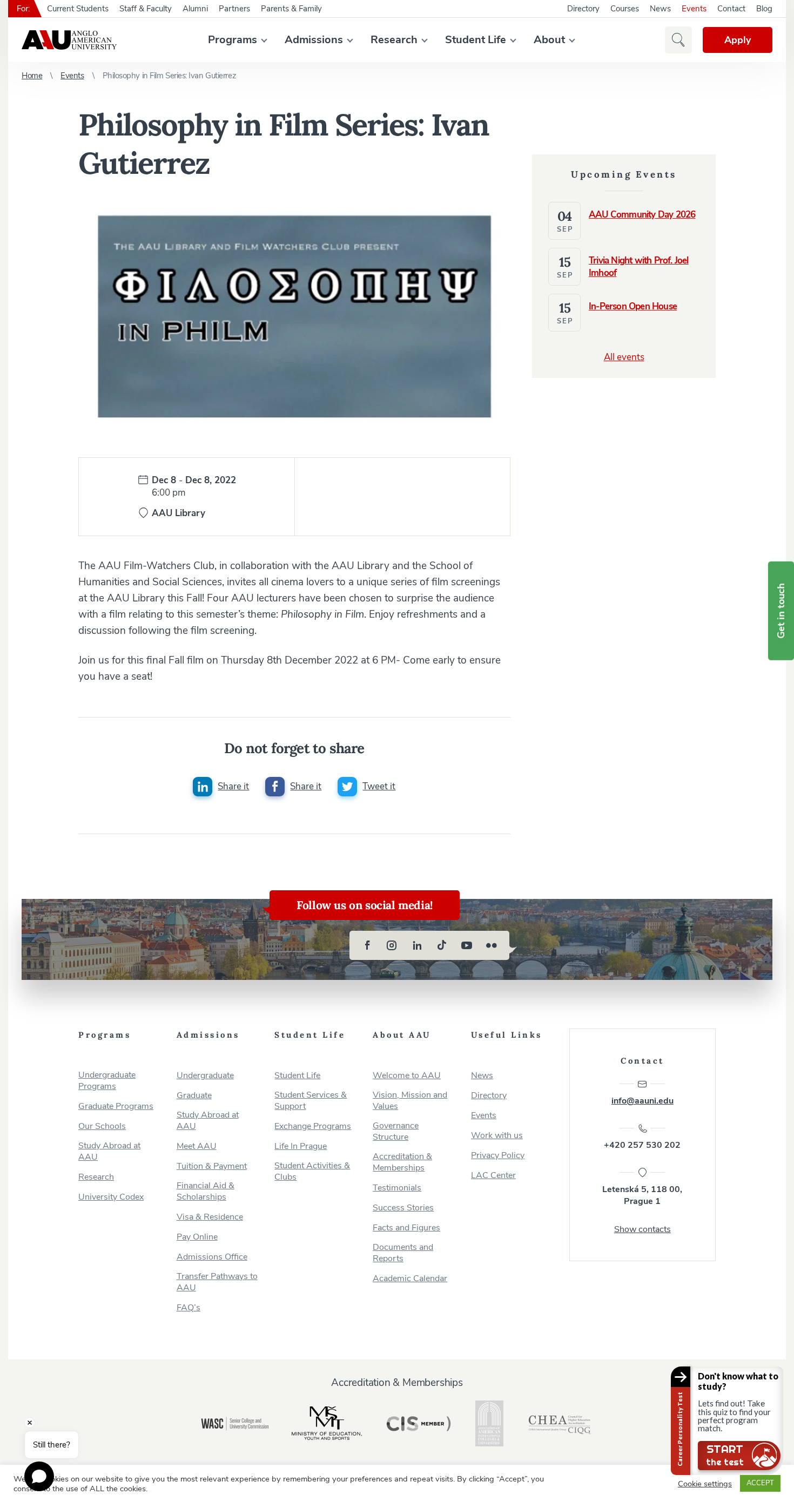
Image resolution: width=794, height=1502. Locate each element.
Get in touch (781, 611)
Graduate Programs (115, 1106)
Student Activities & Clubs (312, 1171)
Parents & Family (291, 8)
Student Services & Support (310, 1101)
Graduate (194, 1095)
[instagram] (392, 945)
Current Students (78, 8)
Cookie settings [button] (705, 1484)
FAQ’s (188, 1308)
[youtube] (467, 945)
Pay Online (197, 1237)
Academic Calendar (410, 1278)
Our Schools (102, 1126)
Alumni (195, 8)
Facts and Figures (406, 1228)
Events (694, 8)
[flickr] (491, 945)
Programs (232, 39)
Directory (583, 8)
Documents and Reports (403, 1253)
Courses (624, 8)
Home (32, 75)
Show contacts (642, 1229)
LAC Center (493, 1175)
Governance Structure (396, 1131)
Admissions (314, 39)
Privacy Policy (497, 1155)
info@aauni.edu (642, 1101)
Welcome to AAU (407, 1075)
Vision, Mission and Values (410, 1101)
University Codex (111, 1197)
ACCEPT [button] (760, 1483)
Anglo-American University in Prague (69, 40)
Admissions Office (212, 1257)
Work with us (497, 1135)
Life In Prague (300, 1146)
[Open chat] (39, 1476)
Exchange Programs (312, 1126)
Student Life (475, 39)
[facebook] (367, 945)
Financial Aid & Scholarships (205, 1191)
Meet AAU (197, 1146)
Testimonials (397, 1188)
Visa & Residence (210, 1217)
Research (394, 39)
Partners (234, 8)
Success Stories (403, 1208)
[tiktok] (442, 945)
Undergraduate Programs (107, 1081)
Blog (764, 8)
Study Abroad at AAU (109, 1151)
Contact (731, 8)
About (549, 39)
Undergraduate (205, 1075)
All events (624, 357)
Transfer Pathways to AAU (217, 1282)
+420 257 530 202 (642, 1145)
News (660, 8)
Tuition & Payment (212, 1166)
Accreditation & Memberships (402, 1162)
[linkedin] (417, 945)
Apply (737, 39)
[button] (678, 39)
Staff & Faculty (145, 8)
